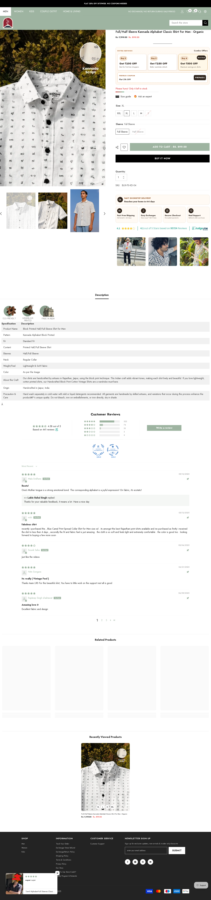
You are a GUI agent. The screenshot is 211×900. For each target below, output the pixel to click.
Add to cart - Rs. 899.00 (170, 146)
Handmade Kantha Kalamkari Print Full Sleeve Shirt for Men (186, 892)
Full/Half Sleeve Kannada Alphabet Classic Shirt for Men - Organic (104, 814)
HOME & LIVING (71, 11)
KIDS (31, 11)
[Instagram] (135, 862)
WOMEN (18, 11)
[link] (124, 147)
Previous (119, 251)
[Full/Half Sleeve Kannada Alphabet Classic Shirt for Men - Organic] (105, 777)
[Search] (188, 23)
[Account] (182, 11)
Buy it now (162, 158)
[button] (104, 211)
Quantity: (120, 171)
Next (206, 251)
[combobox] (185, 23)
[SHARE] (118, 147)
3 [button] (106, 620)
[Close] (209, 883)
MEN (5, 11)
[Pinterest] (143, 862)
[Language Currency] (205, 11)
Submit (177, 850)
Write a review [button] (164, 428)
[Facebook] (127, 862)
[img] (28, 474)
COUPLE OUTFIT (48, 11)
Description (102, 295)
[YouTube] (150, 862)
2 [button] (101, 620)
